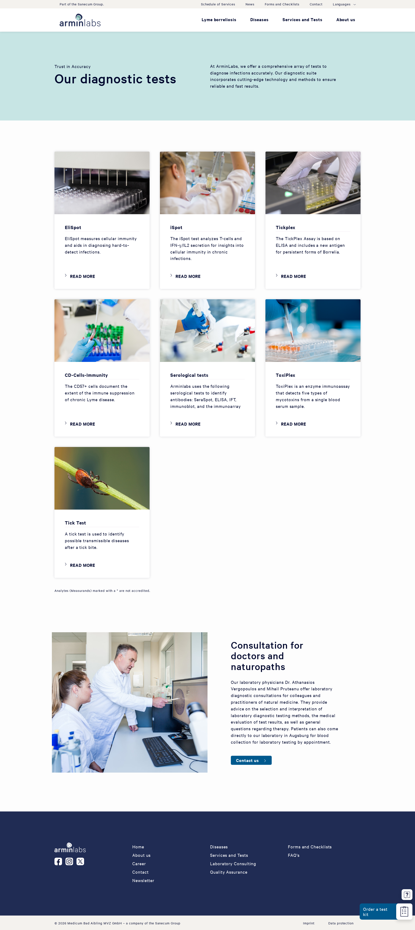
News (250, 4)
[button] (344, 4)
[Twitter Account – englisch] (82, 861)
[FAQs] (407, 894)
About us (345, 19)
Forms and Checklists (282, 4)
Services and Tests (302, 19)
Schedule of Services (218, 4)
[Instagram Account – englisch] (71, 861)
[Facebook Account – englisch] (59, 861)
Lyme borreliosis (219, 19)
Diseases (259, 19)
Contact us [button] (247, 760)
